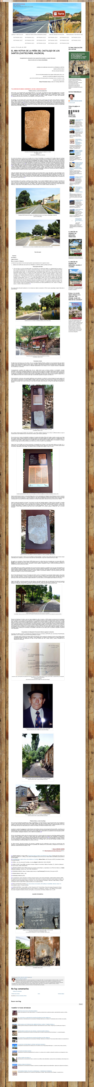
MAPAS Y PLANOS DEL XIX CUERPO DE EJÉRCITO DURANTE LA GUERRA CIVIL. (78, 152)
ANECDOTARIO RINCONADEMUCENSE (36, 34)
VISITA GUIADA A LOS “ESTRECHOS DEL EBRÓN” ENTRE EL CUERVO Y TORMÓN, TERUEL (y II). (76, 190)
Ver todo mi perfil (72, 102)
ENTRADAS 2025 (52, 43)
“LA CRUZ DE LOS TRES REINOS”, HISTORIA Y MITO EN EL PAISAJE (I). (31, 1044)
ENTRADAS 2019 (41, 40)
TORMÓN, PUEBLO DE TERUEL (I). (79, 201)
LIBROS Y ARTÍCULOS (17, 34)
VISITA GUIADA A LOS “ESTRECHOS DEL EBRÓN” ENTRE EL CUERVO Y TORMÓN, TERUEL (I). (36, 1024)
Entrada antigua (61, 993)
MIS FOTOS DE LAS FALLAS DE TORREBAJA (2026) (79, 130)
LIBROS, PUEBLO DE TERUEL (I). (24, 1057)
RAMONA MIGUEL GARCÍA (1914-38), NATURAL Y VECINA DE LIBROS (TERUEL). (33, 1031)
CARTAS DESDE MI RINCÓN (56, 34)
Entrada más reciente (16, 993)
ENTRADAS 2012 (29, 37)
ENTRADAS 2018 (29, 40)
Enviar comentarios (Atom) (21, 995)
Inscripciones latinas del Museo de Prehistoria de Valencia (40, 855)
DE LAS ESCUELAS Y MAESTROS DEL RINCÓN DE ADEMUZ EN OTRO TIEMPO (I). (34, 1037)
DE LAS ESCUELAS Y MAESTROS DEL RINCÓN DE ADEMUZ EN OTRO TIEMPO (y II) (34, 1017)
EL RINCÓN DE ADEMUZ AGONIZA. (24, 1051)
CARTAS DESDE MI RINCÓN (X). (79, 210)
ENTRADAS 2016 (76, 37)
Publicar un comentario (17, 991)
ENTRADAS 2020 (52, 40)
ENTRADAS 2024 (41, 43)
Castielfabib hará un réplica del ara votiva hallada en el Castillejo (25, 859)
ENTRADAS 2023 (29, 43)
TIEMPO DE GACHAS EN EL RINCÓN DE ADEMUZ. (27, 1011)
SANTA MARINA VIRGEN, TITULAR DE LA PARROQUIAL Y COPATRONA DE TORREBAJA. (78, 142)
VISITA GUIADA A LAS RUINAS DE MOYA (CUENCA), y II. (79, 220)
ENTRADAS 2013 (41, 37)
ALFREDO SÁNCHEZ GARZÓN (76, 100)
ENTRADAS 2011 (18, 37)
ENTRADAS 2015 (64, 37)
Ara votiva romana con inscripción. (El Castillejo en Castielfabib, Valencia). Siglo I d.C (44, 883)
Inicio (39, 993)
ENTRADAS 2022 (76, 40)
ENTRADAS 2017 (18, 40)
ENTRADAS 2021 (64, 40)
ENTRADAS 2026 (64, 43)
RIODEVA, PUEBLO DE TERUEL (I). (79, 177)
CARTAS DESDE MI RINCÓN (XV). (79, 120)
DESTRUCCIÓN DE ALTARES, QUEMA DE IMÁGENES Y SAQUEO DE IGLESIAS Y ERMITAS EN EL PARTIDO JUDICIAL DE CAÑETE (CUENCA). (76, 166)
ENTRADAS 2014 (52, 37)
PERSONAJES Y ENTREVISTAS (74, 34)
